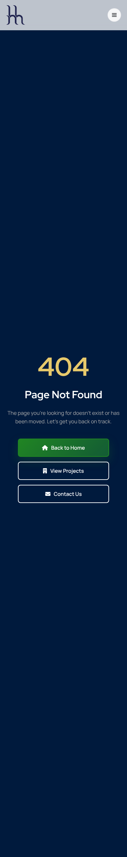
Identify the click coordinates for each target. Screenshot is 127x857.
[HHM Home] (15, 15)
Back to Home (68, 447)
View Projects (67, 470)
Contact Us (68, 493)
